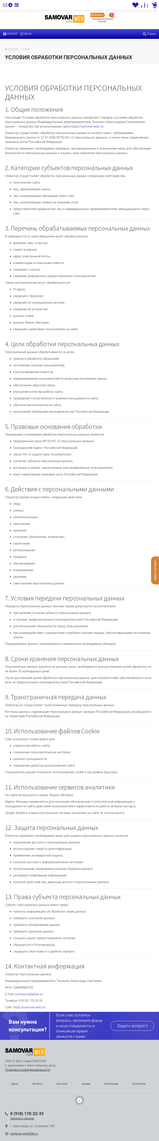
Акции (86, 1083)
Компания (111, 1083)
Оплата (37, 1083)
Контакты (139, 1083)
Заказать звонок (22, 1118)
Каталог (12, 33)
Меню (27, 33)
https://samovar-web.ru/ (87, 126)
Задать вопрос (131, 1025)
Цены (14, 1083)
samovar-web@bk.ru (28, 994)
